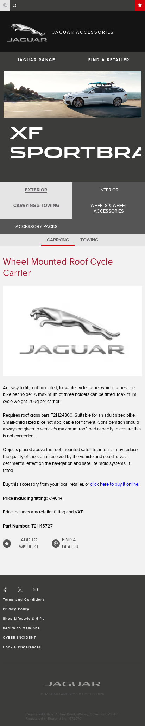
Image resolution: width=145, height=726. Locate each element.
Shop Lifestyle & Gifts (24, 619)
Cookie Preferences (22, 647)
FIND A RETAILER (109, 60)
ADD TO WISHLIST (29, 543)
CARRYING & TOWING (36, 205)
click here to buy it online (114, 484)
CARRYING (58, 240)
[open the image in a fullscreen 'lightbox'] (72, 331)
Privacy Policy (16, 609)
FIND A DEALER (70, 543)
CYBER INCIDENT (19, 638)
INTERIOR (109, 190)
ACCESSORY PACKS (36, 226)
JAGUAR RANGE (36, 60)
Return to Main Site (21, 628)
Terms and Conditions (24, 600)
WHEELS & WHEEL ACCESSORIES (108, 208)
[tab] (36, 190)
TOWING (89, 240)
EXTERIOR (36, 190)
